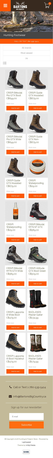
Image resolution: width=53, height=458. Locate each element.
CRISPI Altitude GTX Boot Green (37, 269)
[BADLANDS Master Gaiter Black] (37, 299)
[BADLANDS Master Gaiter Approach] (37, 343)
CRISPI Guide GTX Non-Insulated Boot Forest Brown (36, 138)
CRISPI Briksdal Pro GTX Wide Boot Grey (14, 138)
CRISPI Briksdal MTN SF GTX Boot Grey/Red (37, 226)
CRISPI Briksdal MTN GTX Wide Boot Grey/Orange (14, 270)
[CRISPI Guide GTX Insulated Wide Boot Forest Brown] (37, 79)
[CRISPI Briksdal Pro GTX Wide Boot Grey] (15, 123)
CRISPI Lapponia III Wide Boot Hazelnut (15, 313)
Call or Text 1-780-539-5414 (29, 387)
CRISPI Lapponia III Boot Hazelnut (15, 357)
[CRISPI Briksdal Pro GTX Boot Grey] (15, 79)
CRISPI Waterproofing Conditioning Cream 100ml (36, 182)
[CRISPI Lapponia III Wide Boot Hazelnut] (15, 299)
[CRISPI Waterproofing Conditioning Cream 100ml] (37, 167)
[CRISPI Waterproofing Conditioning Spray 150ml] (15, 211)
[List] (4, 63)
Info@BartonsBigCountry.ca (29, 396)
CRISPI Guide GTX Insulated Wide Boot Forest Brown (36, 94)
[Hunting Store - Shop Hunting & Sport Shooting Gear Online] (24, 5)
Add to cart (15, 108)
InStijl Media (30, 445)
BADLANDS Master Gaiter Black (36, 313)
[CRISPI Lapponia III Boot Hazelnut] (15, 343)
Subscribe (26, 425)
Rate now (10, 104)
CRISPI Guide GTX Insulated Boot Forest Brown (13, 182)
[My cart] (47, 5)
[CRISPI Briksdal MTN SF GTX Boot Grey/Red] (37, 211)
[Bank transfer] (26, 452)
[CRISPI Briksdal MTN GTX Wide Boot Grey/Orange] (15, 255)
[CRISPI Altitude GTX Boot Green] (37, 255)
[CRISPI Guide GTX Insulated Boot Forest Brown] (15, 167)
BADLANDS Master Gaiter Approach (36, 357)
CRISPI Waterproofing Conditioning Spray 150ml (13, 226)
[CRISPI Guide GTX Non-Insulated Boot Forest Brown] (37, 123)
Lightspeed (26, 442)
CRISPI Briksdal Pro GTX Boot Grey (14, 94)
